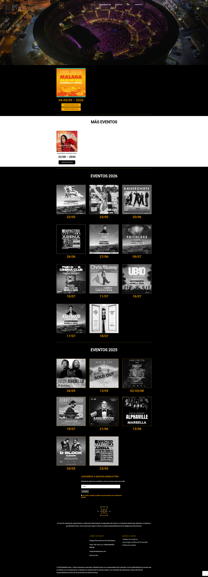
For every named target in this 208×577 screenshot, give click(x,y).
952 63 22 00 (93, 555)
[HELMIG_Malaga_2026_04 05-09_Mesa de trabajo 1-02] (71, 69)
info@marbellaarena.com (97, 551)
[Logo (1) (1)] (61, 2)
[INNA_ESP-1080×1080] (67, 131)
